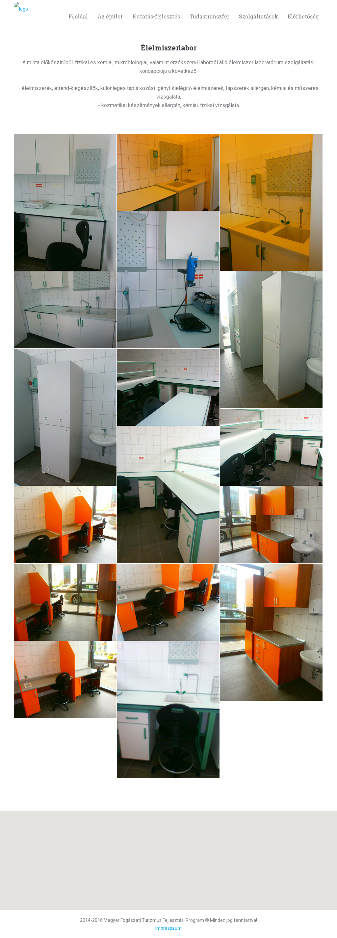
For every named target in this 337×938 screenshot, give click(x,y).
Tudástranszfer (209, 16)
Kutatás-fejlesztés (156, 16)
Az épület (110, 16)
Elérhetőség (303, 16)
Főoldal (78, 16)
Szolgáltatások (258, 16)
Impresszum (168, 928)
